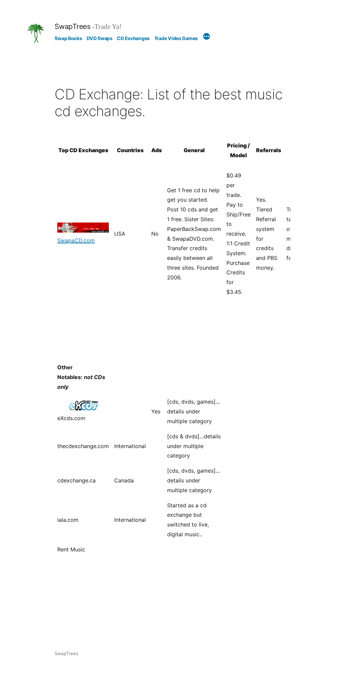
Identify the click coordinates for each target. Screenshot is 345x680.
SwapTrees (72, 26)
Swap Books (68, 38)
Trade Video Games (176, 38)
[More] (206, 37)
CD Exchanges (133, 38)
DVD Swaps (99, 38)
